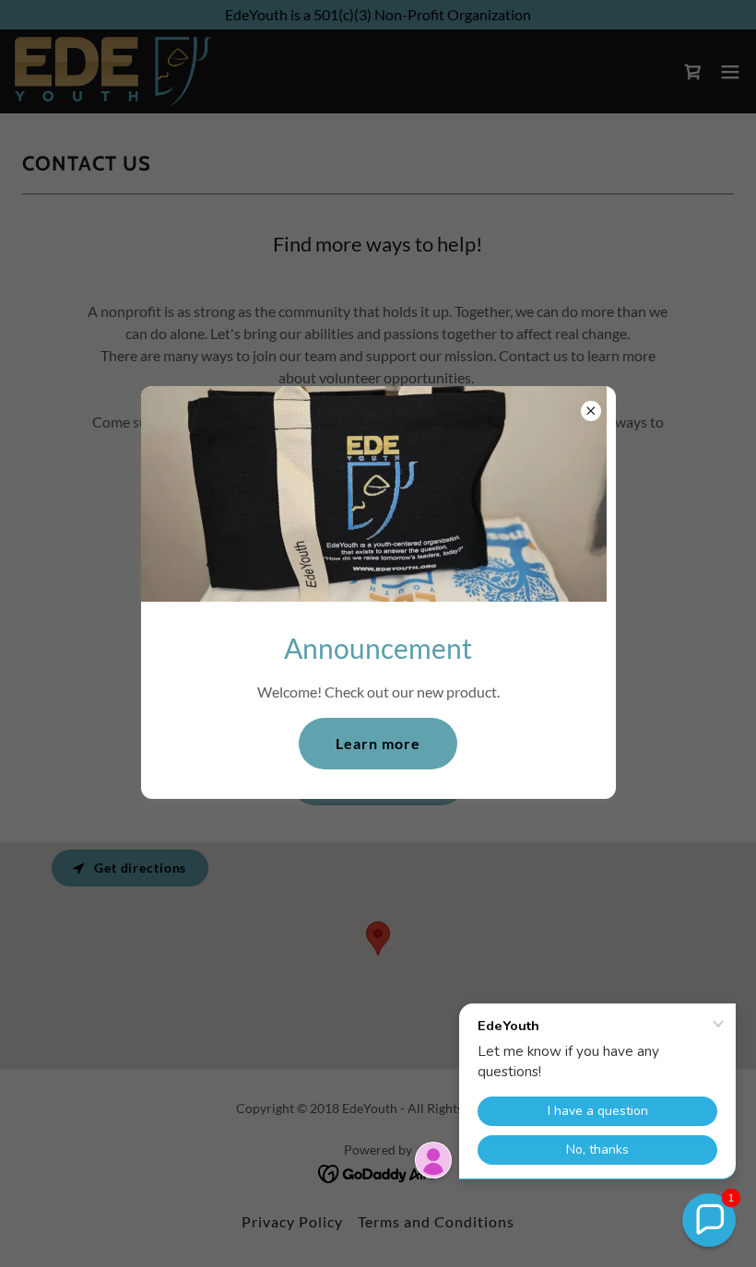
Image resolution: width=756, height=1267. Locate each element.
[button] (709, 1220)
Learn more (378, 743)
